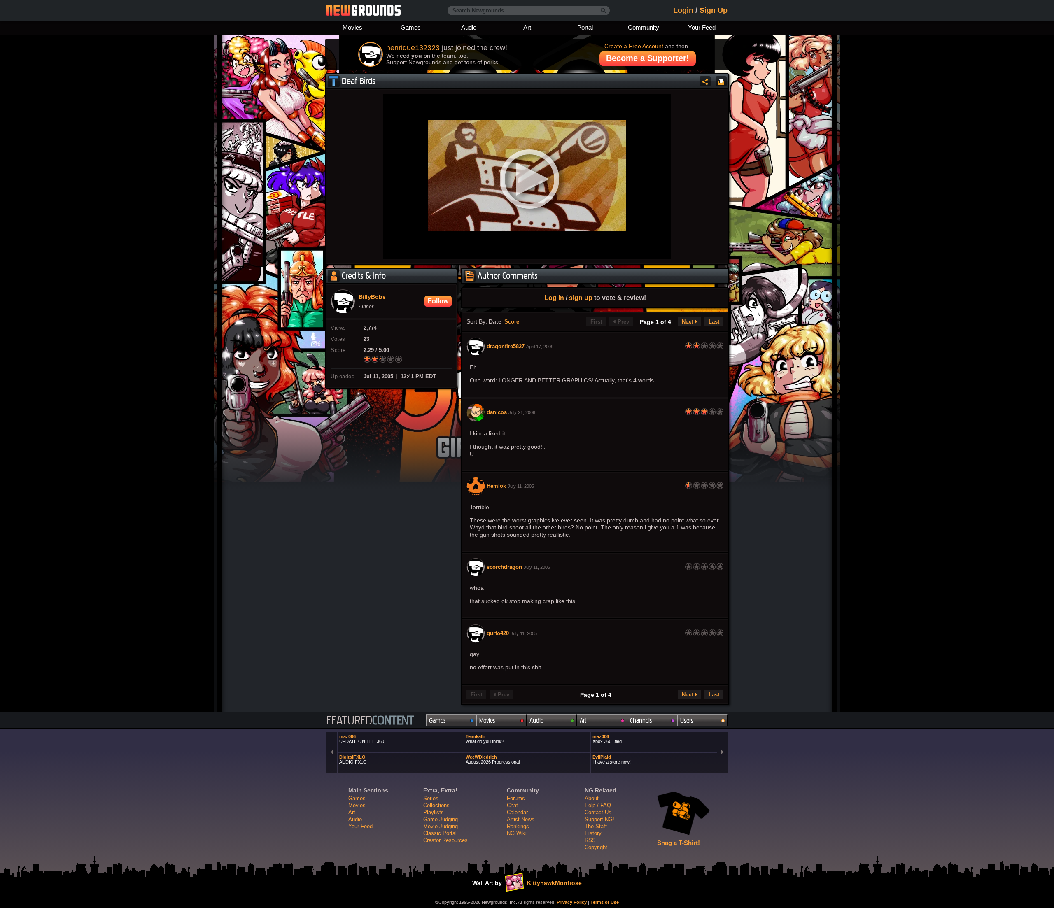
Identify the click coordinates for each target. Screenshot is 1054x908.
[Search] (603, 11)
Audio (468, 27)
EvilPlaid (611, 759)
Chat (512, 805)
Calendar (517, 812)
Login (683, 10)
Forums (516, 798)
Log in (554, 297)
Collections (436, 805)
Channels (641, 720)
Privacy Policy (572, 902)
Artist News (520, 819)
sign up (580, 297)
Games (411, 27)
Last (714, 322)
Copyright (596, 847)
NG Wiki (517, 833)
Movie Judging (440, 826)
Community (643, 27)
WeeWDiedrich (493, 759)
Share (705, 81)
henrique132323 (413, 48)
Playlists (433, 812)
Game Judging (440, 819)
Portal (585, 27)
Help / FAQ (598, 805)
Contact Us (598, 812)
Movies (352, 27)
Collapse (721, 81)
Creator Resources (445, 840)
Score (511, 322)
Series (430, 798)
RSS (590, 840)
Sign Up (714, 10)
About (592, 798)
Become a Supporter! (647, 58)
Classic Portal (440, 833)
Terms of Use (604, 902)
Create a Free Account (633, 46)
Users (686, 720)
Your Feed (702, 27)
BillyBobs (372, 297)
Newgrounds (363, 10)
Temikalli (485, 739)
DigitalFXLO (353, 759)
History (593, 833)
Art (527, 27)
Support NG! (599, 819)
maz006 (361, 739)
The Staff (596, 826)
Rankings (518, 826)
